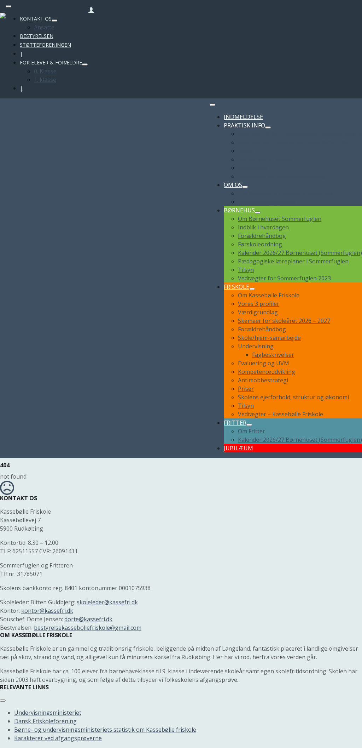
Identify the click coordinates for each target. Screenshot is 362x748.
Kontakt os (36, 18)
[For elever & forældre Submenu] (85, 64)
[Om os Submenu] (245, 187)
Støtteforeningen (45, 44)
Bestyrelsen (36, 36)
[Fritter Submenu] (249, 425)
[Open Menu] (8, 6)
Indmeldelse (243, 117)
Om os (233, 185)
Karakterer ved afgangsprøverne (58, 738)
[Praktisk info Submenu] (268, 127)
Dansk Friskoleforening (45, 721)
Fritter (235, 423)
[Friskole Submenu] (252, 289)
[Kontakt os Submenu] (54, 20)
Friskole (236, 287)
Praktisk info (244, 125)
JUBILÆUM (238, 448)
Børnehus (239, 210)
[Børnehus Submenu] (258, 212)
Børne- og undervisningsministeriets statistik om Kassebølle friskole (105, 729)
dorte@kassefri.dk (88, 619)
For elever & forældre (51, 62)
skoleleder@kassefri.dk (107, 602)
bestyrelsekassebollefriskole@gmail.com (87, 628)
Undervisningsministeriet (47, 712)
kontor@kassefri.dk (47, 611)
